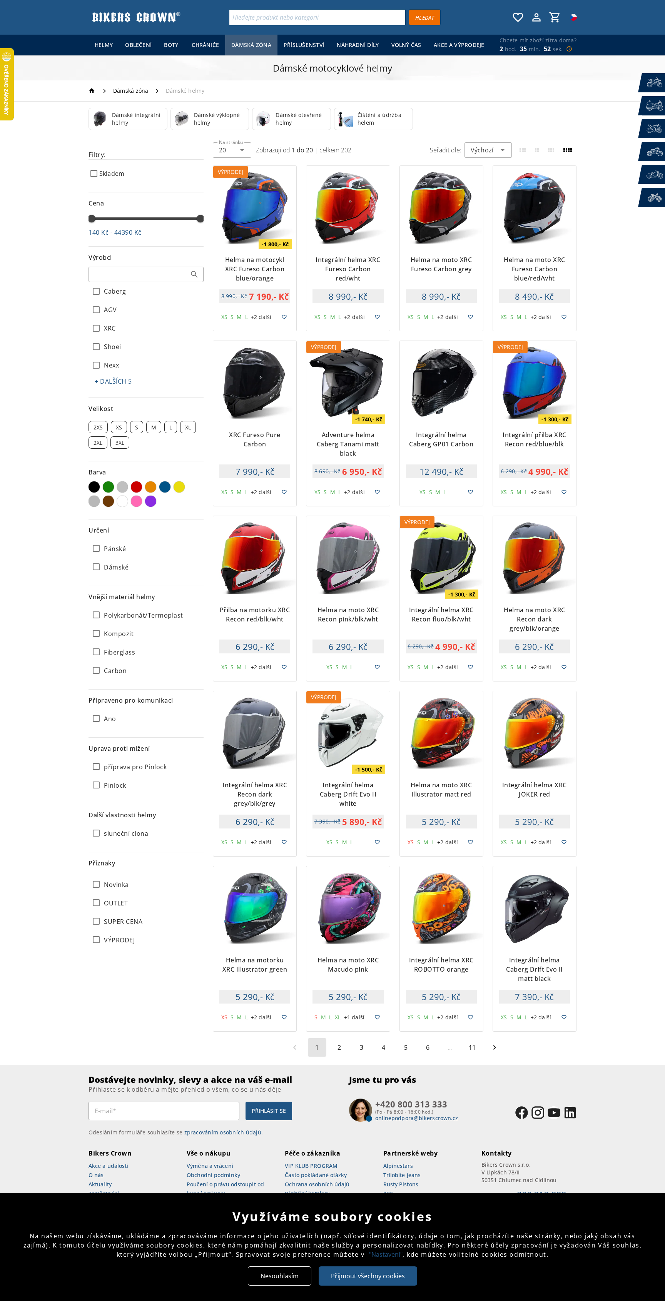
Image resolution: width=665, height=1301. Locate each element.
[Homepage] (93, 90)
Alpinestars (398, 1165)
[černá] (94, 487)
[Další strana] (494, 1047)
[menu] (288, 45)
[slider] (91, 218)
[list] (146, 912)
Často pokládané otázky (316, 1175)
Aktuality (100, 1184)
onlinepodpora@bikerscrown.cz (416, 1118)
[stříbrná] (122, 487)
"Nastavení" (386, 1254)
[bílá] (122, 501)
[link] (128, 119)
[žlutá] (179, 487)
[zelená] (108, 487)
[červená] (136, 487)
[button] (194, 274)
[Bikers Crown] (136, 17)
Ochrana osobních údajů (317, 1184)
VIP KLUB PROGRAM (311, 1165)
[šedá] (94, 501)
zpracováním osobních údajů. (223, 1132)
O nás (96, 1175)
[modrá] (164, 487)
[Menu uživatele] (536, 17)
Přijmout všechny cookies (368, 1276)
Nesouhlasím (280, 1276)
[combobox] (146, 274)
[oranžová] (150, 487)
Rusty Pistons (400, 1184)
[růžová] (136, 501)
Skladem (111, 173)
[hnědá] (108, 501)
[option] (128, 119)
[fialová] (150, 501)
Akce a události (109, 1165)
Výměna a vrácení (210, 1165)
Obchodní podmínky (213, 1175)
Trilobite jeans (402, 1175)
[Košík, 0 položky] (555, 17)
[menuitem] (104, 45)
